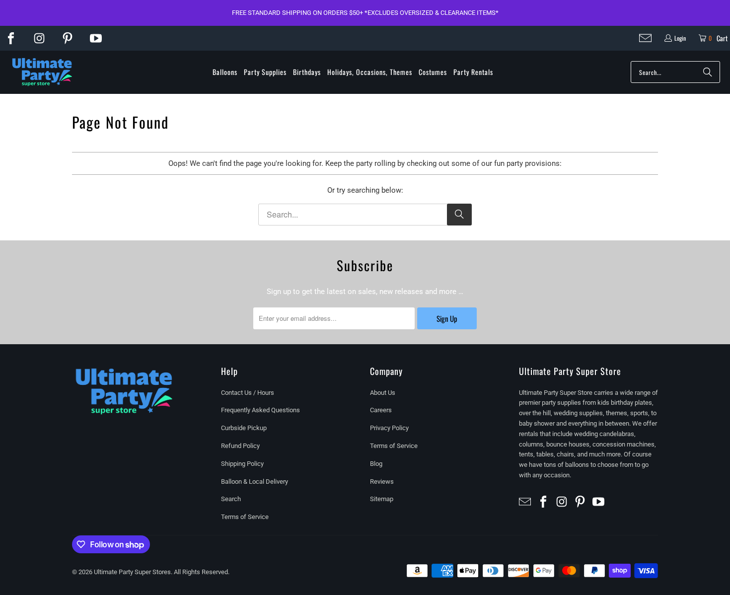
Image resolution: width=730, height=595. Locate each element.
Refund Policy (240, 445)
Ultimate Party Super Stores (132, 572)
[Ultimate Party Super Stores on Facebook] (11, 38)
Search (231, 499)
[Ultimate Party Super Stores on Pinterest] (67, 38)
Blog (376, 463)
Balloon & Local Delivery (254, 481)
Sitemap (381, 499)
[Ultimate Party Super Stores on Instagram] (39, 38)
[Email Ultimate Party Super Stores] (645, 38)
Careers (381, 410)
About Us (382, 392)
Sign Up (447, 318)
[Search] (707, 72)
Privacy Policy (389, 428)
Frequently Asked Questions (260, 410)
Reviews (382, 481)
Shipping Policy (242, 463)
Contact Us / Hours (247, 392)
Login (680, 38)
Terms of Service (245, 517)
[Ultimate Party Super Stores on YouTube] (96, 38)
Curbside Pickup (244, 428)
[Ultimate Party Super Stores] (42, 72)
